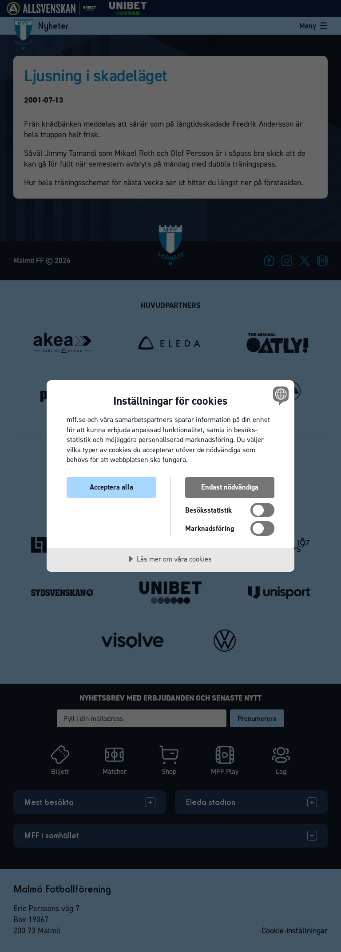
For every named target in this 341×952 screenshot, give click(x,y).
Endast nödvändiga (229, 487)
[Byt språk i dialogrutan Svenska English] (280, 395)
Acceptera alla (111, 487)
